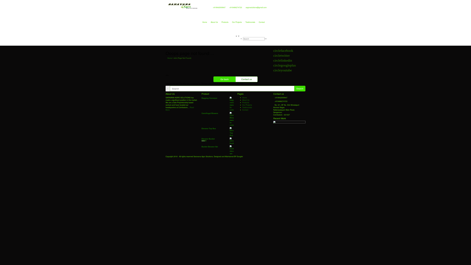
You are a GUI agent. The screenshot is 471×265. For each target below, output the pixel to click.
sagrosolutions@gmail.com (256, 7)
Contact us (246, 79)
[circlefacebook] (283, 51)
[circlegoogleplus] (284, 66)
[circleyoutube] (282, 71)
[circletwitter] (281, 56)
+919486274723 (235, 7)
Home (204, 22)
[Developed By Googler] (182, 4)
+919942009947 (219, 7)
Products (225, 22)
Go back (224, 79)
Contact (262, 22)
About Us (214, 22)
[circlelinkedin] (282, 61)
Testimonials (250, 22)
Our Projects (237, 22)
